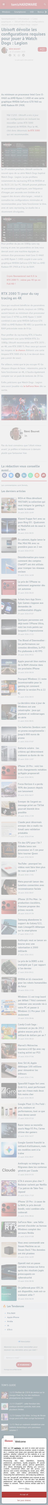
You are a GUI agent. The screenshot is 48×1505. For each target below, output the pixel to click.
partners (17, 1448)
